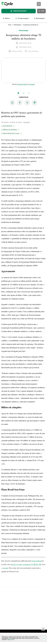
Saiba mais (10, 639)
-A (28, 93)
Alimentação (17, 25)
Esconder (26, 122)
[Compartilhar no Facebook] (20, 102)
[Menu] (45, 4)
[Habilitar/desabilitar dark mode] (18, 93)
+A (23, 93)
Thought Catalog (22, 84)
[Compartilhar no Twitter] (27, 102)
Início (9, 25)
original (5, 568)
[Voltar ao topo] (43, 629)
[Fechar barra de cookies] (44, 638)
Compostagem (23, 18)
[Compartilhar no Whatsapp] (12, 102)
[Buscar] (39, 4)
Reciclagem (40, 18)
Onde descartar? (20, 11)
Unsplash (32, 84)
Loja (42, 11)
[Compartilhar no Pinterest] (34, 102)
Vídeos (7, 18)
